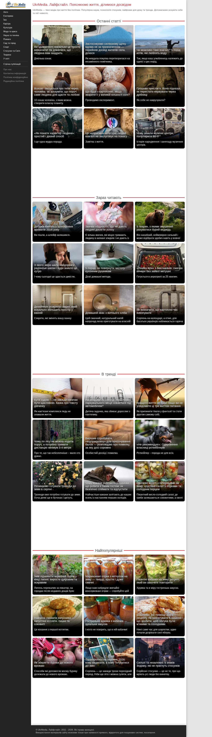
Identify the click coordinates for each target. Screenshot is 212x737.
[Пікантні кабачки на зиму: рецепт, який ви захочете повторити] (160, 571)
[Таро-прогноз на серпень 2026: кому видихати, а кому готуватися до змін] (108, 654)
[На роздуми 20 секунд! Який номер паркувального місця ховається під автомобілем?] (108, 394)
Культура (7, 27)
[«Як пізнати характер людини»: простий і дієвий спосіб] (57, 124)
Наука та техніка (11, 35)
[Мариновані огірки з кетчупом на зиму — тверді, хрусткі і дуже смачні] (108, 571)
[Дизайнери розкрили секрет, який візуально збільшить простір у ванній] (57, 301)
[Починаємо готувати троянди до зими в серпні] (57, 477)
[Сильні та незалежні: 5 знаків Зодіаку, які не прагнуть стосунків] (160, 654)
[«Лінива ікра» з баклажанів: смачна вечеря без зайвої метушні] (160, 259)
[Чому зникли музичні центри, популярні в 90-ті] (160, 124)
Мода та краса (10, 31)
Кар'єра (6, 24)
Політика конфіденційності (16, 77)
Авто (5, 12)
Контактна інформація (14, 73)
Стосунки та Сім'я (11, 51)
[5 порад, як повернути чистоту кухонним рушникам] (108, 259)
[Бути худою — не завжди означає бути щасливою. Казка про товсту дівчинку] (57, 394)
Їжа (5, 20)
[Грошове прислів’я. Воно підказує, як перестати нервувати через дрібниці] (160, 83)
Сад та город (9, 43)
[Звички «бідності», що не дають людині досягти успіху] (108, 218)
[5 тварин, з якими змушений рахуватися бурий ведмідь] (160, 218)
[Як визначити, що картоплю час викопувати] (160, 301)
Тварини (7, 55)
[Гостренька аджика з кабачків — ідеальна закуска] (108, 612)
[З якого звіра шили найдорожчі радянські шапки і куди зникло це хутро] (57, 259)
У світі (6, 58)
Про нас (7, 69)
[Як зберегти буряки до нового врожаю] (57, 654)
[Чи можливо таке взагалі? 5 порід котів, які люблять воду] (160, 41)
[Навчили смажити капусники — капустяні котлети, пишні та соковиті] (57, 612)
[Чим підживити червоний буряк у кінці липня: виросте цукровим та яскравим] (57, 571)
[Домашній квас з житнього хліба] (108, 301)
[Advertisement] (109, 171)
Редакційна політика (13, 81)
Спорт (6, 47)
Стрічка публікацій (11, 64)
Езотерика (8, 16)
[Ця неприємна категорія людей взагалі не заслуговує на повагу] (108, 124)
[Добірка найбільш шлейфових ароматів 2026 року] (57, 218)
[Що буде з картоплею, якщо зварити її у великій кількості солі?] (108, 83)
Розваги (7, 39)
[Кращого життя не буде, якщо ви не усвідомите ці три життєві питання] (160, 394)
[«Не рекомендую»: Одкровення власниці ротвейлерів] (160, 436)
